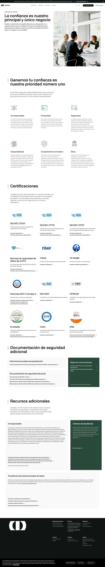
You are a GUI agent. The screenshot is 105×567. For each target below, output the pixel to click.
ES (79, 5)
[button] (103, 1)
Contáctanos (70, 539)
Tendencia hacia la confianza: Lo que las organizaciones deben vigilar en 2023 (74, 526)
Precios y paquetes (87, 526)
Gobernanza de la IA (87, 545)
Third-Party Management (58, 526)
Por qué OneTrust (86, 523)
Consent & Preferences (57, 524)
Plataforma (85, 524)
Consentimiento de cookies (89, 540)
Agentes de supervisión (88, 539)
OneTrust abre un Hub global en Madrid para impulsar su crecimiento (74, 530)
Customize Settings (70, 562)
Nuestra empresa (56, 539)
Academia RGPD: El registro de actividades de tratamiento (74, 524)
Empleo (54, 540)
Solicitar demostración (73, 540)
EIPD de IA (85, 543)
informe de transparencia (29, 483)
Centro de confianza (57, 523)
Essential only (81, 562)
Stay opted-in (91, 562)
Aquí (22, 165)
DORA (84, 542)
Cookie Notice (16, 564)
